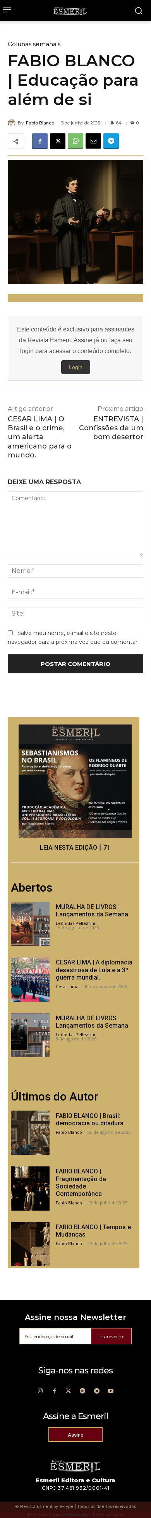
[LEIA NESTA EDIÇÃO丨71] (75, 781)
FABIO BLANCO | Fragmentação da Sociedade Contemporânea (81, 1182)
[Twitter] (68, 1391)
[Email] (93, 141)
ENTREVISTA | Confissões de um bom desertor (111, 428)
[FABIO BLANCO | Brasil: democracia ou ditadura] (30, 1133)
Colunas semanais (34, 44)
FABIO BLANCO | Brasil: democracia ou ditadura (90, 1119)
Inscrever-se (111, 1336)
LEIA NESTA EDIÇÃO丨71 (75, 847)
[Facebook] (40, 141)
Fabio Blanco (40, 123)
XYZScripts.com (108, 1514)
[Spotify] (82, 1391)
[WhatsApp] (75, 141)
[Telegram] (111, 141)
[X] (57, 141)
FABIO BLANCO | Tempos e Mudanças (93, 1230)
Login (75, 367)
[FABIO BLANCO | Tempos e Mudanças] (30, 1244)
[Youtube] (111, 1391)
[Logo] (70, 10)
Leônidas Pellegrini (75, 923)
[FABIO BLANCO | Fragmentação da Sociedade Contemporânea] (30, 1188)
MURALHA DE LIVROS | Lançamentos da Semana (92, 910)
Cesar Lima (67, 986)
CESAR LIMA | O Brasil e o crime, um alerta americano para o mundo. (40, 437)
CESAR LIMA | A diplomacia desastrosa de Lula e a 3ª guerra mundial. (94, 970)
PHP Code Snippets (46, 1514)
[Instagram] (40, 1391)
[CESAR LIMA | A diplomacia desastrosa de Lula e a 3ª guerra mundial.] (30, 979)
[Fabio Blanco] (13, 123)
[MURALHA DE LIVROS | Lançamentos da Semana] (30, 924)
